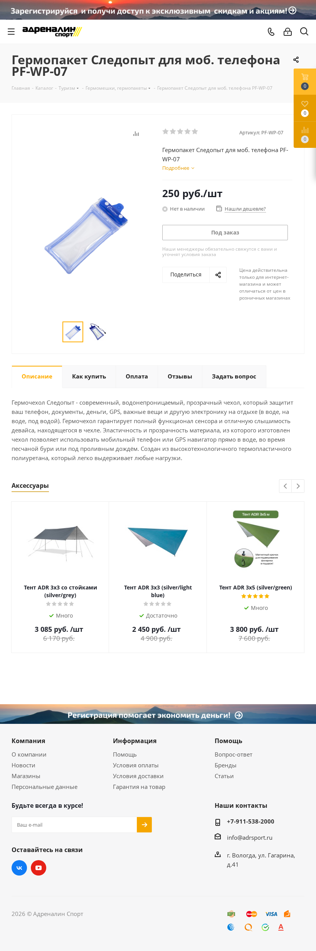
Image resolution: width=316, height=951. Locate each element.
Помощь (125, 754)
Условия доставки (138, 776)
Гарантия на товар (139, 786)
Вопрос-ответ (233, 754)
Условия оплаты (136, 765)
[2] (173, 132)
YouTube (38, 868)
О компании (29, 754)
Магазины (26, 776)
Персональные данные (44, 786)
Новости (23, 765)
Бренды (226, 765)
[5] (195, 132)
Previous (285, 486)
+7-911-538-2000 (250, 821)
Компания (28, 741)
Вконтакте (19, 868)
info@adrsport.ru (249, 837)
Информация (134, 741)
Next (298, 486)
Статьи (224, 776)
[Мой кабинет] (288, 31)
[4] (188, 132)
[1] (166, 132)
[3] (180, 132)
